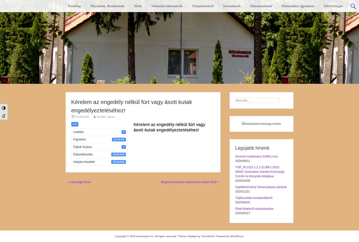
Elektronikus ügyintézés (298, 6)
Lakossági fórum (78, 182)
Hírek (138, 6)
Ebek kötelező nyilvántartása (254, 208)
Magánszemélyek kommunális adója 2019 (190, 182)
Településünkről (203, 6)
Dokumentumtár (261, 6)
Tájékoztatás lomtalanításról (253, 197)
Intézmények (232, 6)
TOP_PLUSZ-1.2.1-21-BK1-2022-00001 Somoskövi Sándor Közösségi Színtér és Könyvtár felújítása (259, 172)
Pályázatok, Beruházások (107, 6)
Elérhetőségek (333, 6)
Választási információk (166, 6)
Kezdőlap (74, 6)
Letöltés (74, 124)
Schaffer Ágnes (106, 116)
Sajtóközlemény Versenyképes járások (261, 187)
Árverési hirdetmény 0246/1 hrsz (256, 156)
